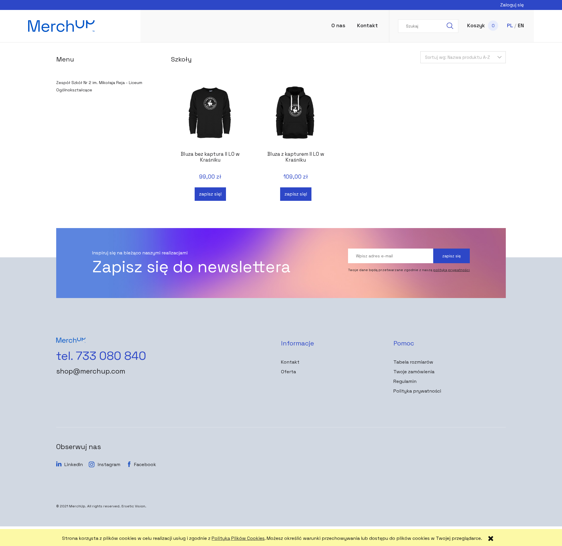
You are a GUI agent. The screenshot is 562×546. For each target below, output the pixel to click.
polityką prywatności (451, 270)
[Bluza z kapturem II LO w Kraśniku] (295, 115)
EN (521, 25)
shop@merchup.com (90, 371)
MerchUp (77, 506)
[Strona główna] (78, 26)
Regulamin (405, 381)
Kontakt (290, 362)
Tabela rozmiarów (413, 362)
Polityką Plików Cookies (238, 538)
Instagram (109, 464)
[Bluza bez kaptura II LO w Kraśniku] (210, 115)
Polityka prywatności (417, 391)
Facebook (145, 464)
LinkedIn (73, 464)
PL (510, 25)
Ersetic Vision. (133, 506)
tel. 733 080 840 (101, 356)
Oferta (288, 372)
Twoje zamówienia (413, 372)
